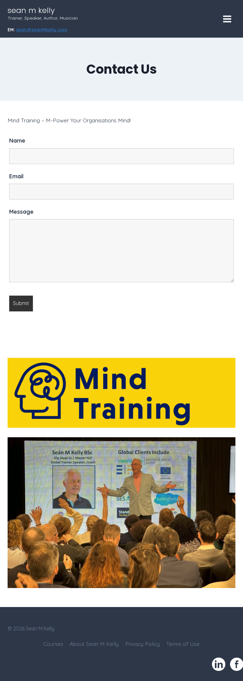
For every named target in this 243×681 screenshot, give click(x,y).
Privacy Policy (142, 644)
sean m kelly (31, 10)
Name (17, 140)
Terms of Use (183, 644)
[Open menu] (227, 18)
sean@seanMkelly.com (41, 30)
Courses (53, 644)
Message (21, 211)
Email (16, 176)
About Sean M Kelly (94, 644)
